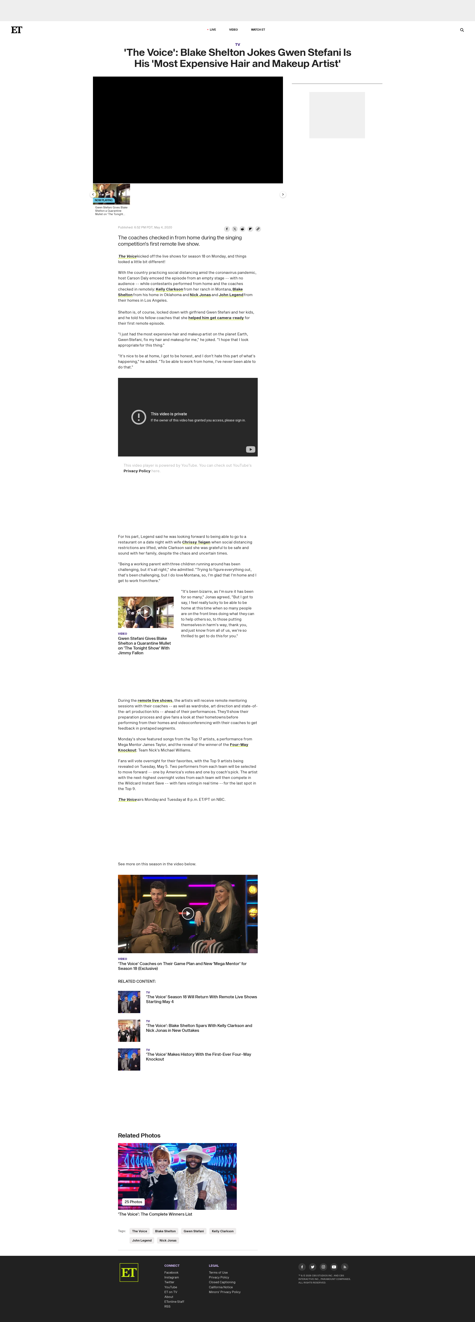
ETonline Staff (174, 1302)
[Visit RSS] (344, 1267)
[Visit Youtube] (334, 1267)
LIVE (213, 30)
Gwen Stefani (194, 1231)
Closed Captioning (222, 1282)
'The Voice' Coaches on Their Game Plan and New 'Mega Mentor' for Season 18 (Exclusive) (182, 966)
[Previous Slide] (93, 194)
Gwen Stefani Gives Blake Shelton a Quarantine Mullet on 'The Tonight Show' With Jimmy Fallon (144, 645)
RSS (167, 1306)
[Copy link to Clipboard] (258, 229)
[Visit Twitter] (312, 1267)
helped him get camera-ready (216, 318)
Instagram (171, 1277)
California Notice (221, 1287)
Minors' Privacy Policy (225, 1292)
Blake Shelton (165, 1231)
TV (237, 44)
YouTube (170, 1287)
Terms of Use (218, 1272)
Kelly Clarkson (169, 289)
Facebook (171, 1272)
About (168, 1297)
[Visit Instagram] (323, 1267)
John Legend (231, 295)
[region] (188, 130)
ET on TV (170, 1292)
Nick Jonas (200, 295)
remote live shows (155, 700)
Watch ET (258, 30)
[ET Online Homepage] (16, 29)
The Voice (127, 256)
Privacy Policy (137, 471)
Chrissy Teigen (196, 542)
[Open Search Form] (462, 30)
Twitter (169, 1282)
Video (233, 30)
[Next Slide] (283, 194)
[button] (146, 612)
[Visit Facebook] (302, 1267)
